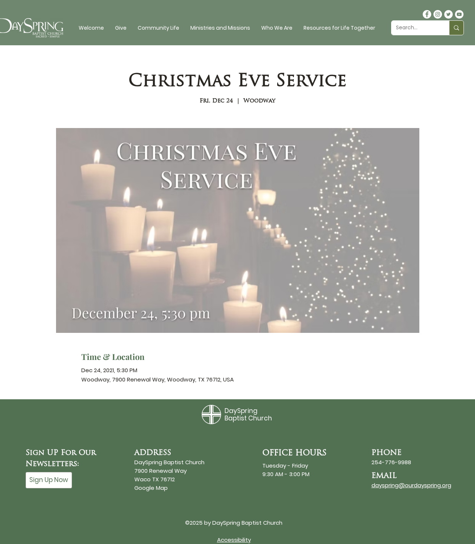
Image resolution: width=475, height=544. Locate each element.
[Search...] (456, 28)
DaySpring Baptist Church (248, 414)
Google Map (151, 488)
